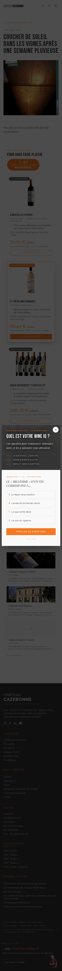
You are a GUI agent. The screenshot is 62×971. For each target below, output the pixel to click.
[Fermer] (56, 430)
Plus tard (31, 539)
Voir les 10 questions (31, 532)
